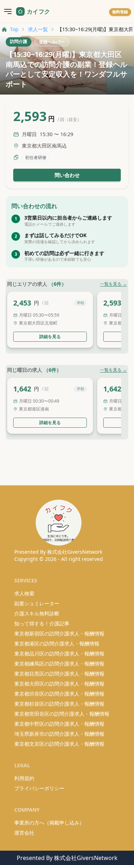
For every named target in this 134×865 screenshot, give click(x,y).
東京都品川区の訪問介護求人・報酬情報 (59, 653)
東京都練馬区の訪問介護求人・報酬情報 (59, 663)
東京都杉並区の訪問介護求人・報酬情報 (59, 703)
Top (14, 29)
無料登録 (120, 11)
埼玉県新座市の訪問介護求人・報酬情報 (59, 733)
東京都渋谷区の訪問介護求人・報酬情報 (59, 693)
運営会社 (24, 832)
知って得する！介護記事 (41, 623)
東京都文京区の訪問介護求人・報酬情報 (59, 743)
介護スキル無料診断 (36, 613)
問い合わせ (67, 175)
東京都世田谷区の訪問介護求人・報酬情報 (61, 713)
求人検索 (24, 593)
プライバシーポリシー (39, 788)
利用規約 (24, 778)
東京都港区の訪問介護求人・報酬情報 (56, 643)
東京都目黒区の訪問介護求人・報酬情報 (59, 673)
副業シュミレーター (36, 603)
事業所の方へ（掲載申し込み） (49, 822)
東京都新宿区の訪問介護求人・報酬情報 (59, 633)
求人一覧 (38, 29)
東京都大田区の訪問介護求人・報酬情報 (59, 683)
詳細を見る (50, 336)
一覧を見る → (113, 284)
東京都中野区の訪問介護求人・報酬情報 (59, 723)
